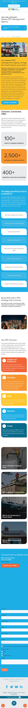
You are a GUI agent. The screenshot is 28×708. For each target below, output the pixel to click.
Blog (19, 692)
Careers (23, 692)
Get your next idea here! (14, 5)
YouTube (16, 686)
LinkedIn (21, 686)
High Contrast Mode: (12, 697)
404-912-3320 (5, 561)
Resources (15, 692)
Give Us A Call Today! (10, 565)
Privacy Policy (14, 694)
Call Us (3, 705)
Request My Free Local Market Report (11, 27)
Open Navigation (14, 703)
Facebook (6, 686)
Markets (10, 692)
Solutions (5, 692)
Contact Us (25, 705)
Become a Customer (10, 102)
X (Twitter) (11, 686)
